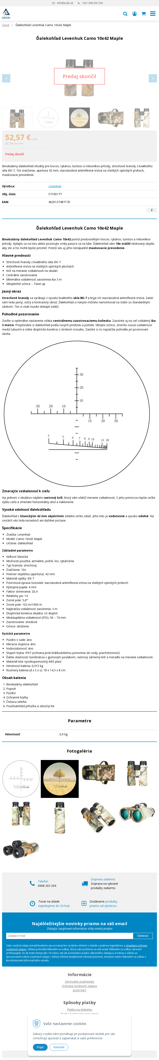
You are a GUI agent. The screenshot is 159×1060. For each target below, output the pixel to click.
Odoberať (142, 935)
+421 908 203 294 (92, 3)
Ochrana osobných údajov (79, 986)
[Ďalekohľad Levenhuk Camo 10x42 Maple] (79, 76)
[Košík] (144, 13)
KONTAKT (80, 990)
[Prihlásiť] (134, 13)
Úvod (5, 25)
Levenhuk (54, 186)
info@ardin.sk (65, 3)
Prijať (40, 1047)
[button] (125, 13)
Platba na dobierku (79, 1010)
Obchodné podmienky (79, 982)
